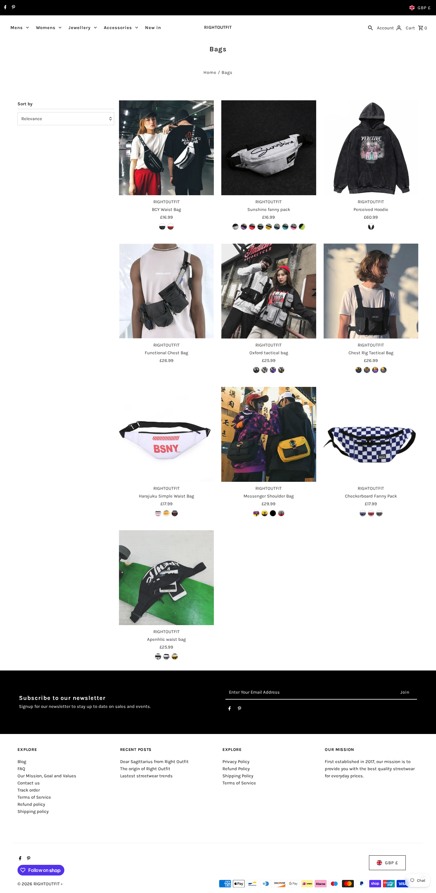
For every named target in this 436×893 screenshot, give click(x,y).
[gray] (265, 370)
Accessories (118, 27)
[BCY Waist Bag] (166, 147)
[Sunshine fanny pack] (268, 147)
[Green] (285, 227)
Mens (16, 27)
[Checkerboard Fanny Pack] (371, 434)
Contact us (28, 783)
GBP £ (424, 7)
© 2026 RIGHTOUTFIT (39, 883)
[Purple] (244, 227)
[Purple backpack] (375, 370)
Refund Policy (236, 768)
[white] (158, 513)
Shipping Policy (237, 775)
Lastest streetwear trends (146, 775)
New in (153, 27)
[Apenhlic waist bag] (166, 577)
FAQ (21, 768)
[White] (166, 657)
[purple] (273, 370)
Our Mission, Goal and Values (46, 775)
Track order (28, 790)
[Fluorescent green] (302, 227)
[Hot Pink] (294, 227)
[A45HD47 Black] (371, 227)
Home (210, 72)
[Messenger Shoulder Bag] (268, 434)
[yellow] (166, 513)
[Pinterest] (12, 8)
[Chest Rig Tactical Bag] (371, 291)
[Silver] (235, 227)
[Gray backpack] (383, 370)
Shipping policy (33, 811)
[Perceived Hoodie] (371, 147)
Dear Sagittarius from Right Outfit (154, 761)
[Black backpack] (359, 370)
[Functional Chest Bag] (166, 291)
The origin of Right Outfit (145, 768)
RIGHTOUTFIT (218, 27)
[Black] (162, 227)
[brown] (281, 370)
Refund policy (31, 804)
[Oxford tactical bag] (268, 291)
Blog (21, 761)
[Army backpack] (367, 370)
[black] (256, 370)
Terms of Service (34, 797)
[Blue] (277, 227)
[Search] (370, 27)
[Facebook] (5, 8)
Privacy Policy (235, 761)
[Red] (171, 227)
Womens (45, 27)
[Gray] (281, 513)
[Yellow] (269, 227)
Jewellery (80, 27)
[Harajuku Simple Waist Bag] (166, 434)
